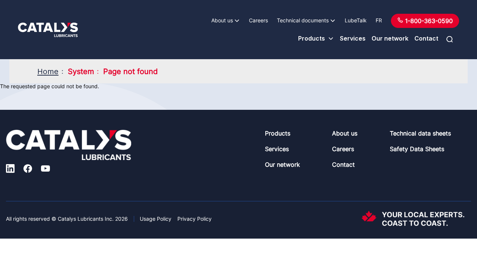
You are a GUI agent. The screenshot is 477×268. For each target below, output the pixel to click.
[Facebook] (27, 169)
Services (353, 38)
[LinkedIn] (10, 169)
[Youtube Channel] (45, 169)
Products (311, 38)
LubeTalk (356, 20)
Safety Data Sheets (417, 149)
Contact (426, 38)
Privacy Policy (194, 219)
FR (379, 20)
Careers (258, 20)
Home (48, 71)
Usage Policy (155, 219)
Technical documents (303, 20)
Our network (390, 38)
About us (222, 20)
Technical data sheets (420, 133)
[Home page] (48, 29)
